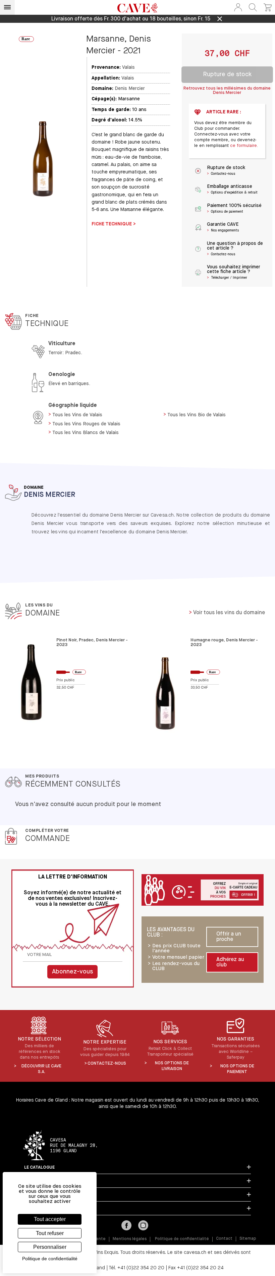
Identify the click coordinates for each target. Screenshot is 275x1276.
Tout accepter (50, 1219)
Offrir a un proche (228, 937)
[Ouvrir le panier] (267, 7)
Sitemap (247, 1239)
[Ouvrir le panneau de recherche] (252, 7)
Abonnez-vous (72, 972)
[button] (238, 7)
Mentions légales (130, 1239)
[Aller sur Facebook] (126, 1226)
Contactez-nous (107, 1063)
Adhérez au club (230, 962)
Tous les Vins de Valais (77, 415)
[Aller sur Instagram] (143, 1226)
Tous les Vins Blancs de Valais (85, 432)
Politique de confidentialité (182, 1239)
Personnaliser (49, 1247)
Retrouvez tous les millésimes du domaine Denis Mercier (227, 90)
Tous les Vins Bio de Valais (196, 415)
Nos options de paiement (237, 1069)
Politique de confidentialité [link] (49, 1258)
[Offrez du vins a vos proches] (203, 890)
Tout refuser (50, 1233)
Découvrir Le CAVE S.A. (41, 1069)
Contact (224, 1239)
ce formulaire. (244, 146)
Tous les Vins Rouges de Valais (86, 424)
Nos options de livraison (172, 1066)
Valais (128, 67)
